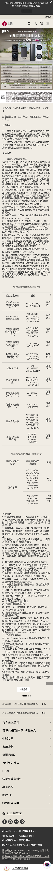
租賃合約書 (36, 845)
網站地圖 (6, 831)
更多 (43, 704)
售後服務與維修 (12, 779)
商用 (47, 17)
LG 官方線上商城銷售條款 (15, 845)
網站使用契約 (9, 840)
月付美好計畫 (10, 763)
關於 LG (7, 795)
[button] (29, 23)
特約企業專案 (10, 803)
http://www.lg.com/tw (25, 632)
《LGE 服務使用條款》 (24, 831)
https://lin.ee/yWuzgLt (14, 235)
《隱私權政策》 (9, 836)
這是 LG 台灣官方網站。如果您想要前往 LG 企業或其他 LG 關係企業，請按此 (25, 858)
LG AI (5, 771)
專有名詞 (8, 787)
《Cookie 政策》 (25, 836)
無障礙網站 (24, 840)
